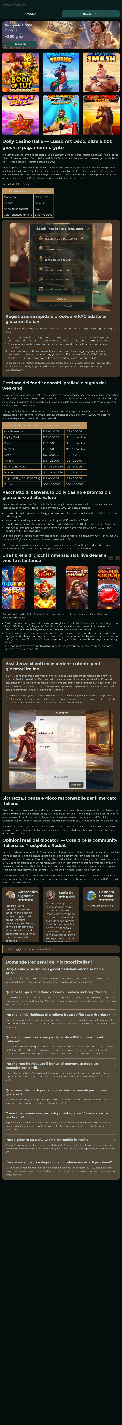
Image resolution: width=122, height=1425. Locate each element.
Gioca (20, 74)
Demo (20, 81)
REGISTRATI (90, 14)
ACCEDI (31, 14)
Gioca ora (21, 44)
